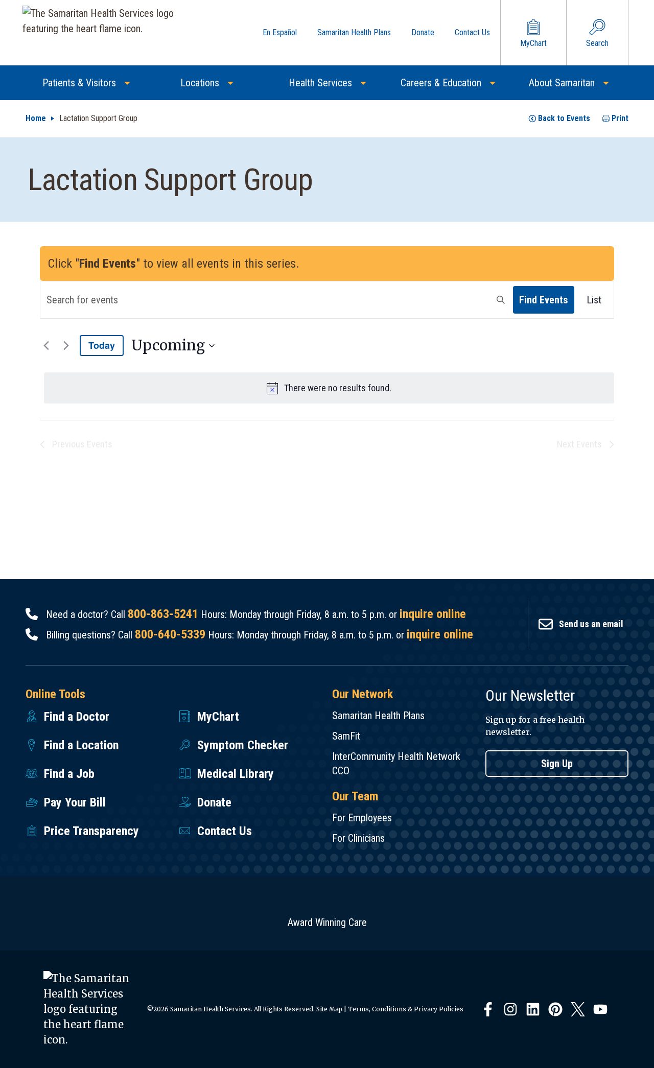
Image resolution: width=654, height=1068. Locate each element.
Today (101, 345)
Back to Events (564, 118)
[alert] (329, 388)
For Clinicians (358, 838)
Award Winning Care (327, 922)
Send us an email (591, 624)
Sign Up (557, 763)
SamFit (346, 736)
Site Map (329, 1009)
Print (620, 118)
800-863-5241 (163, 614)
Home (36, 118)
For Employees (362, 818)
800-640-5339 (170, 634)
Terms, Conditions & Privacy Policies (405, 1009)
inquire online (433, 614)
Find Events (543, 300)
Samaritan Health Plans (378, 715)
